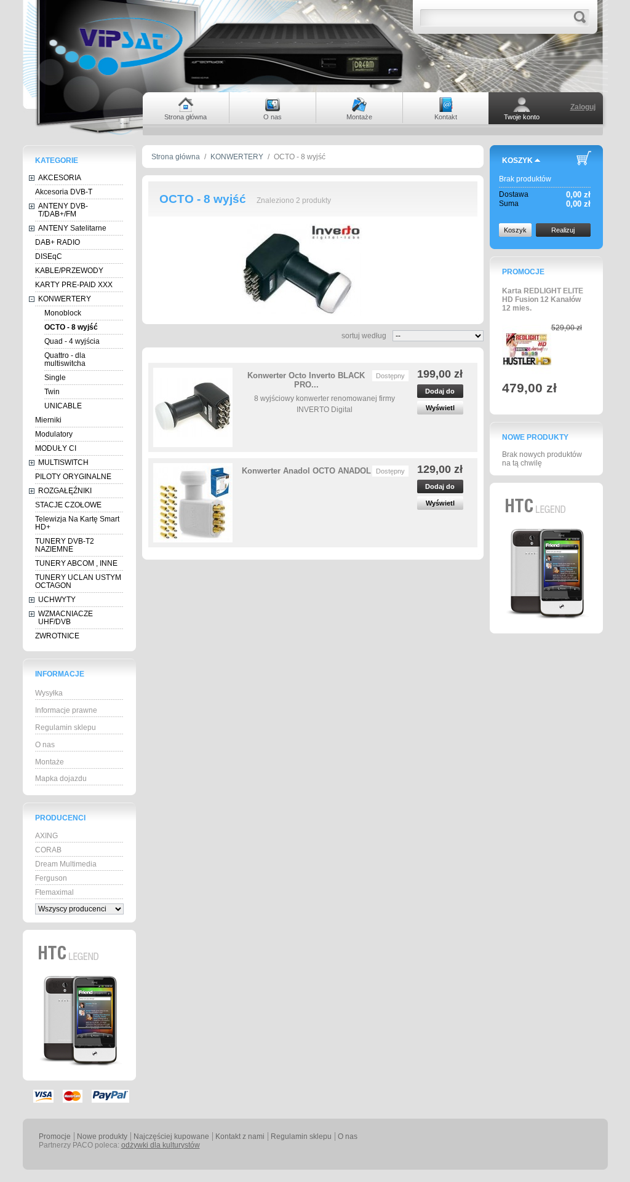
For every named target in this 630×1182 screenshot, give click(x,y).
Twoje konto (522, 117)
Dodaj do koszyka (440, 392)
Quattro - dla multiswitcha (65, 359)
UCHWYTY (57, 599)
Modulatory (54, 434)
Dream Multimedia (66, 864)
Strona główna (175, 157)
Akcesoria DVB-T (63, 192)
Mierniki (48, 420)
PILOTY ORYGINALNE (73, 476)
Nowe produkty (535, 437)
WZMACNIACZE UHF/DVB (65, 617)
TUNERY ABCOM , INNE (76, 563)
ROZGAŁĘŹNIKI (65, 490)
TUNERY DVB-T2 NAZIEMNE (64, 545)
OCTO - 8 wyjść (71, 327)
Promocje (523, 272)
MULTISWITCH (63, 462)
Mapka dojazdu (61, 778)
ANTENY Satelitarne (72, 228)
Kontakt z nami (240, 1136)
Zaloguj (583, 107)
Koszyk (517, 160)
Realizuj (563, 230)
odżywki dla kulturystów (160, 1145)
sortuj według (363, 335)
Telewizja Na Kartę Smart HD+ (77, 523)
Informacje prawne (66, 710)
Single (55, 377)
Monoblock (62, 313)
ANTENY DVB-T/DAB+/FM (63, 210)
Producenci (60, 818)
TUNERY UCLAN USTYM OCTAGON (78, 581)
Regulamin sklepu (65, 727)
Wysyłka (49, 693)
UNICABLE (63, 406)
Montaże (49, 762)
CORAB (48, 850)
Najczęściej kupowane (171, 1136)
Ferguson (51, 878)
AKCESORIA (59, 177)
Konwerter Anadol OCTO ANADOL (306, 470)
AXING (46, 835)
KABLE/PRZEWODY (69, 270)
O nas (45, 744)
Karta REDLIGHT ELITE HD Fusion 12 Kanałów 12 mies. (542, 299)
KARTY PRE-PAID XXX (74, 284)
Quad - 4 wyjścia (72, 341)
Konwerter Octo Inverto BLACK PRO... (306, 380)
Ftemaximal (54, 892)
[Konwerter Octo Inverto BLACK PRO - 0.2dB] (193, 407)
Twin (52, 391)
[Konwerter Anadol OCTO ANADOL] (193, 502)
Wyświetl (440, 407)
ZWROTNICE (57, 636)
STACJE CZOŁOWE (68, 505)
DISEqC (48, 256)
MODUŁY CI (55, 448)
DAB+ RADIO (57, 242)
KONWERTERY (64, 299)
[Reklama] (79, 1078)
